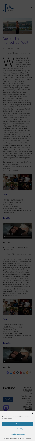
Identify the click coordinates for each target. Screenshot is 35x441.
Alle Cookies (17, 424)
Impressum (28, 438)
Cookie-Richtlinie (8, 438)
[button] (32, 413)
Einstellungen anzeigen (18, 434)
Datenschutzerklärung (19, 438)
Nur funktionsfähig (17, 429)
